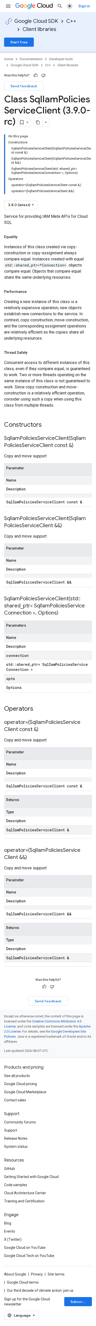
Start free (19, 42)
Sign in (84, 6)
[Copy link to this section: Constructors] (48, 425)
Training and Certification (24, 1201)
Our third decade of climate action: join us (40, 1290)
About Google (15, 1274)
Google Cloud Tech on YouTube (29, 1256)
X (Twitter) (13, 1239)
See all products (17, 1076)
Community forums (20, 1122)
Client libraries (39, 29)
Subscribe (79, 1301)
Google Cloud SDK (36, 21)
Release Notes (15, 1138)
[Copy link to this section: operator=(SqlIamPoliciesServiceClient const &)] (43, 730)
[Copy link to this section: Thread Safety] (32, 353)
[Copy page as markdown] (37, 122)
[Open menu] (8, 6)
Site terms (56, 1274)
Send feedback (23, 86)
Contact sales (15, 1100)
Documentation (31, 59)
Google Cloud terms (23, 1282)
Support (10, 1130)
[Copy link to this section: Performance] (32, 292)
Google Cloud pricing (20, 1084)
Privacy (37, 1274)
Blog (7, 1223)
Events (9, 1231)
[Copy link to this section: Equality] (22, 237)
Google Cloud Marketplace (25, 1092)
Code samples (15, 1185)
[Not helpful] (43, 75)
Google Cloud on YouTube (25, 1248)
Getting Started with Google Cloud (31, 1177)
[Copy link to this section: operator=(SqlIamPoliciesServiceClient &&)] (32, 858)
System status (16, 1147)
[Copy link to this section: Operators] (40, 709)
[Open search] (60, 6)
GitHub (9, 1169)
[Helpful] (35, 75)
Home (8, 59)
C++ (71, 21)
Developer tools (61, 59)
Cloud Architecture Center (25, 1193)
